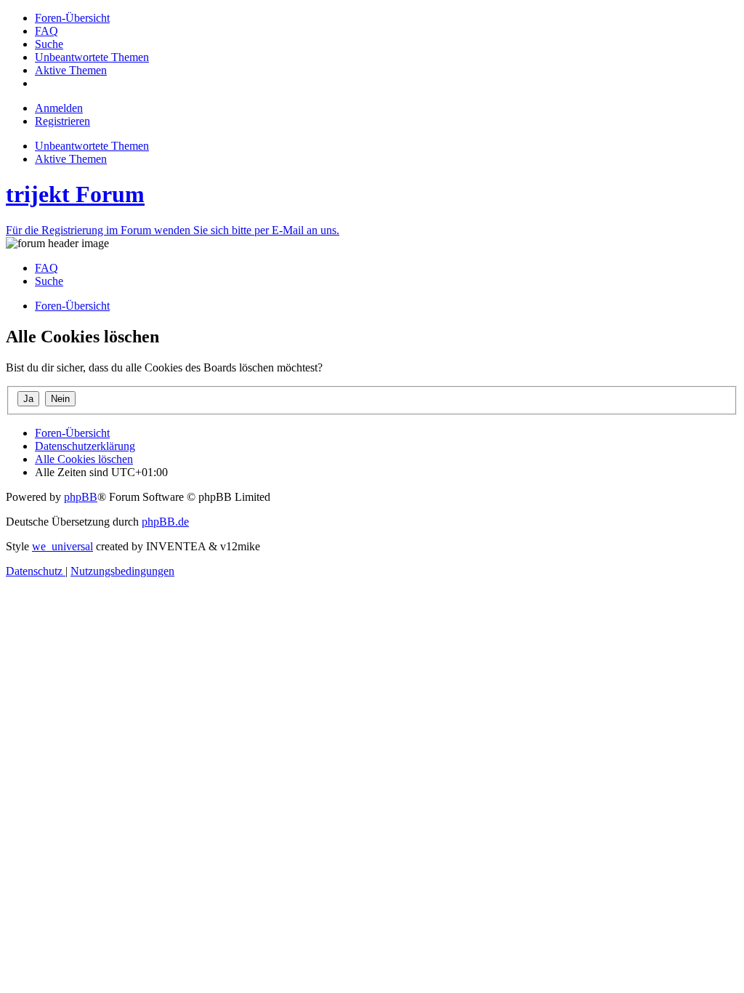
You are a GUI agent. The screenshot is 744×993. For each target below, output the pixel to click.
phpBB (80, 497)
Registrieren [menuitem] (62, 121)
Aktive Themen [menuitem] (71, 159)
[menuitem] (72, 18)
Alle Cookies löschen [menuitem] (84, 459)
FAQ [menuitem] (46, 268)
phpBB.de (165, 521)
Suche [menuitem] (49, 281)
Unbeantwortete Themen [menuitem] (92, 146)
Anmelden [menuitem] (59, 108)
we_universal (62, 546)
